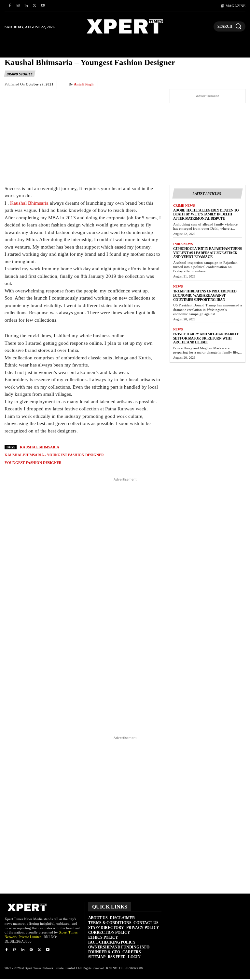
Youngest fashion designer (33, 463)
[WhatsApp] (178, 84)
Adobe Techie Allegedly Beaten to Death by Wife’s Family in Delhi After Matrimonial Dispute (206, 214)
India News (183, 244)
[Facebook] (9, 5)
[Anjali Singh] (64, 84)
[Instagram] (17, 5)
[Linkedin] (26, 5)
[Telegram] (208, 84)
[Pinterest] (163, 84)
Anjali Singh (83, 84)
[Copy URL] (223, 84)
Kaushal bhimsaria (39, 447)
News (178, 286)
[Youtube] (42, 5)
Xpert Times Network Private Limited (41, 934)
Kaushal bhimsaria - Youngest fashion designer (54, 455)
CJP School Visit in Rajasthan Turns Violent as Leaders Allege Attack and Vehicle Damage (207, 253)
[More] (238, 84)
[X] (34, 5)
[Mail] (31, 949)
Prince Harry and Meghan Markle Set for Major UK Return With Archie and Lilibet (206, 338)
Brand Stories (19, 73)
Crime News (184, 205)
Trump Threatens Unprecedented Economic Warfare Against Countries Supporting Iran (205, 295)
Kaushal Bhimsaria (29, 203)
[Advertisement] (125, 606)
